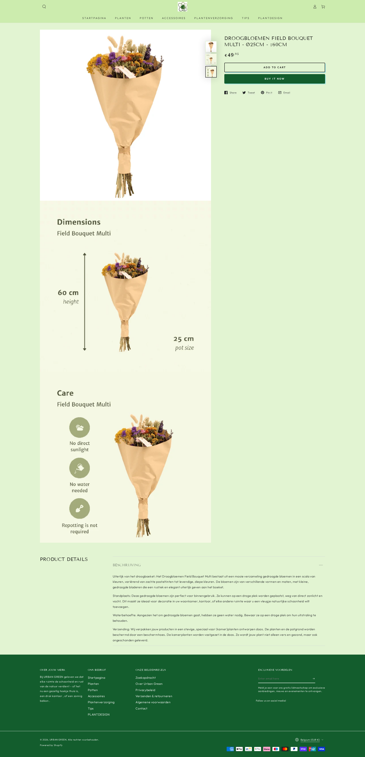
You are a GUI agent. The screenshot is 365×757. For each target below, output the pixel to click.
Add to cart (274, 67)
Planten (93, 684)
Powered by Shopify (51, 745)
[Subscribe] (314, 679)
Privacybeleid (145, 690)
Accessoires (96, 696)
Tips (91, 708)
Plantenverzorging (101, 702)
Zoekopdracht (146, 677)
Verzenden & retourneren (154, 696)
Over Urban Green (149, 684)
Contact (141, 708)
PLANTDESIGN (99, 714)
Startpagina (96, 677)
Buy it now (275, 78)
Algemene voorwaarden (153, 702)
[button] (44, 6)
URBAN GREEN (58, 739)
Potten (93, 690)
